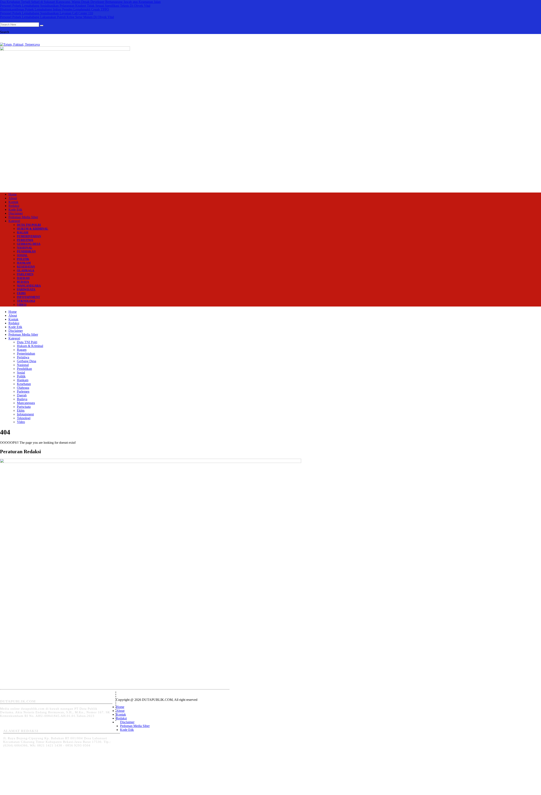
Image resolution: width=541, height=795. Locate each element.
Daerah (23, 278)
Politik (23, 259)
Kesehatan (26, 266)
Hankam (24, 263)
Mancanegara (29, 285)
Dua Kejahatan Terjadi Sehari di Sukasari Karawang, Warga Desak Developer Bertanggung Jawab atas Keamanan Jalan (80, 2)
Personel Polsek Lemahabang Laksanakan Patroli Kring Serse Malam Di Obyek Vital (57, 17)
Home (12, 194)
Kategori (14, 221)
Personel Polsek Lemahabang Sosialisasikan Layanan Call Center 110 (46, 13)
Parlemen (25, 274)
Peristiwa (25, 240)
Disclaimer (15, 213)
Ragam (22, 232)
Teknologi (26, 301)
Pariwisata (26, 289)
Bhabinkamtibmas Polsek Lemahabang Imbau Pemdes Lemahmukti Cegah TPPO (54, 9)
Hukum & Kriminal (32, 228)
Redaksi (13, 206)
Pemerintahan (29, 236)
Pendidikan (26, 251)
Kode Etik (15, 209)
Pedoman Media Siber (23, 217)
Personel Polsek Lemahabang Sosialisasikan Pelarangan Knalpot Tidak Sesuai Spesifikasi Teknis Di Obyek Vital (75, 5)
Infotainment (28, 297)
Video (21, 304)
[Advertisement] (270, 155)
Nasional (24, 247)
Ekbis (21, 293)
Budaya (23, 282)
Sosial (22, 255)
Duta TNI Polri (29, 225)
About (12, 198)
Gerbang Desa (28, 244)
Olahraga (25, 270)
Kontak (13, 202)
